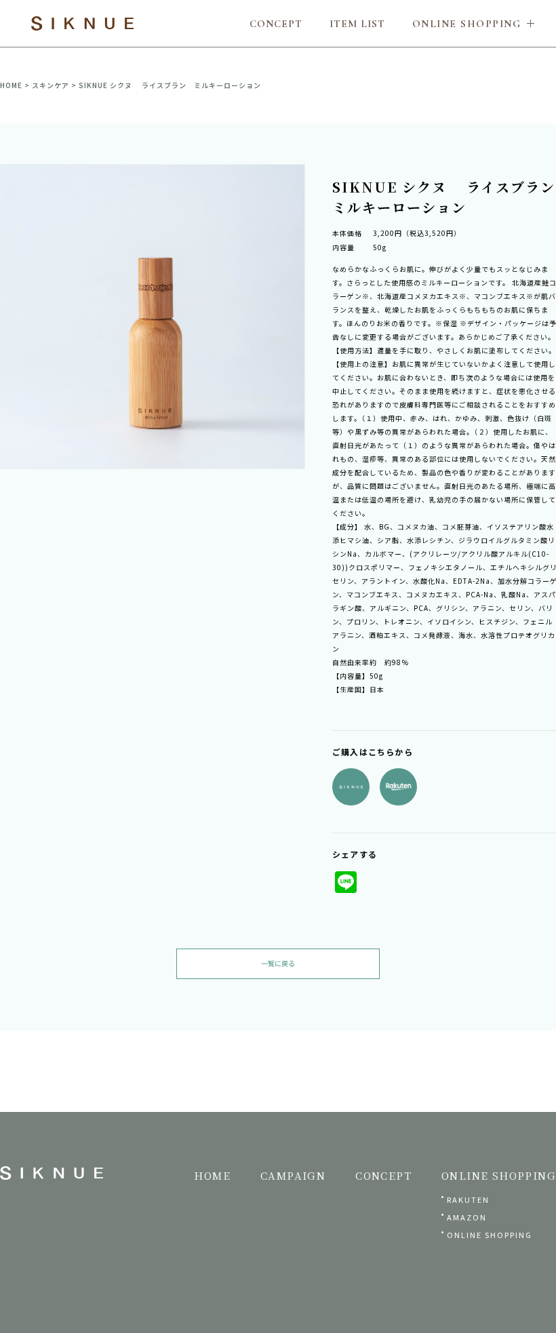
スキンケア (50, 85)
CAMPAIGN (292, 1175)
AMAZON (467, 1217)
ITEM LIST (357, 24)
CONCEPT (276, 24)
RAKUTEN (468, 1199)
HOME (11, 85)
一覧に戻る (278, 963)
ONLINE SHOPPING (489, 1234)
